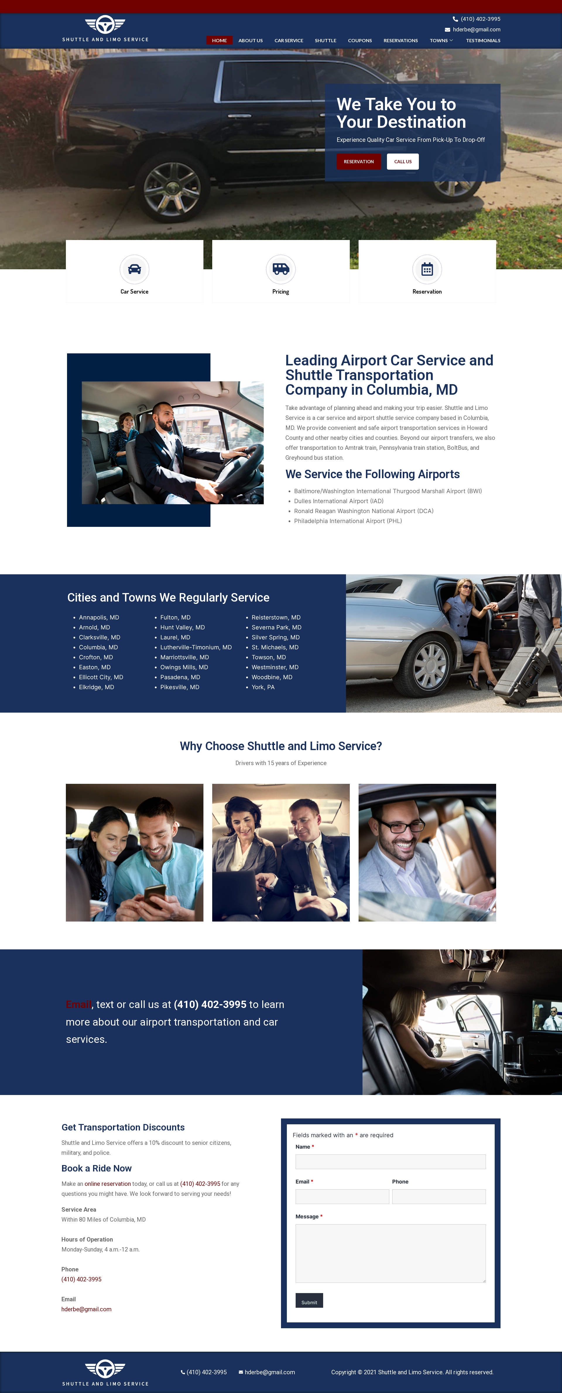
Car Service (289, 40)
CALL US (403, 161)
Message (309, 1216)
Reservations (401, 40)
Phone (400, 1182)
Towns (439, 40)
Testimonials (483, 40)
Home (219, 40)
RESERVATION (359, 161)
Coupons (360, 40)
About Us (251, 40)
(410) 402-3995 (210, 1005)
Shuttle (325, 40)
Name (305, 1147)
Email (79, 1005)
